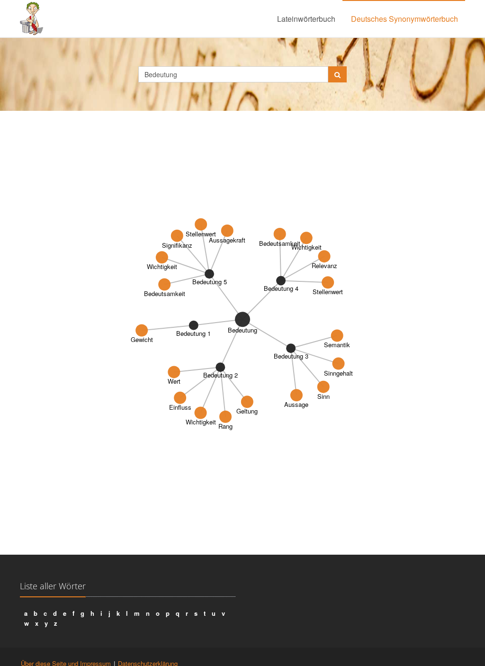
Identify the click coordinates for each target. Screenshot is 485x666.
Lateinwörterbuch (306, 18)
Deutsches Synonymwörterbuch (404, 18)
